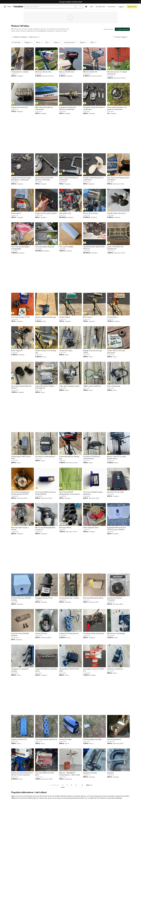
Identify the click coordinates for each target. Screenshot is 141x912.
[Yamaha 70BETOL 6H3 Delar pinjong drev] (118, 337)
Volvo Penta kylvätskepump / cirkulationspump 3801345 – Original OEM (20, 493)
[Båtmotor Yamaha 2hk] (94, 58)
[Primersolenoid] (22, 200)
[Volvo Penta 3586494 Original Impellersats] (94, 479)
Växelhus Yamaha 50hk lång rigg (45, 317)
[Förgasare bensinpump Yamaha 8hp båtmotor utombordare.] (22, 164)
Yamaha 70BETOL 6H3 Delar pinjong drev (116, 351)
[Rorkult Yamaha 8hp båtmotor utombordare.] (70, 164)
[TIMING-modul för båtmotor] (94, 373)
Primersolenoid (16, 213)
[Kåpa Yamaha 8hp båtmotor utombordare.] (46, 94)
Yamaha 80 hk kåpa (65, 739)
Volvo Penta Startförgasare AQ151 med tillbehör (118, 179)
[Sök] (75, 6)
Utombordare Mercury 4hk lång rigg (69, 457)
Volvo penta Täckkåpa (66, 247)
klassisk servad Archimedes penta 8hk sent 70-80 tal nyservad (22, 774)
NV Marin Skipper (64, 317)
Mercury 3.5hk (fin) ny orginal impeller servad (116, 457)
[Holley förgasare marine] (94, 514)
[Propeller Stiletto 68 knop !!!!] (118, 200)
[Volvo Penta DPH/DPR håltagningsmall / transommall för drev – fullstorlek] (70, 479)
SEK (91, 6)
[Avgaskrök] (118, 759)
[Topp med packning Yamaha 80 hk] (46, 726)
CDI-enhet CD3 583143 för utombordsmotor (91, 457)
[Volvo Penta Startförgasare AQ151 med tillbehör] (118, 164)
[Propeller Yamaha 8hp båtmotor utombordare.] (94, 164)
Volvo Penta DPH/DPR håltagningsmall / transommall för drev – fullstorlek (69, 493)
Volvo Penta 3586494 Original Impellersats (92, 493)
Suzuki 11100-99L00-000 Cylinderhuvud (115, 248)
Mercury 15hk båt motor (67, 72)
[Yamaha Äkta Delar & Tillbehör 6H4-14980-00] (46, 373)
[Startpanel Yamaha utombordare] (94, 620)
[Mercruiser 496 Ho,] (70, 514)
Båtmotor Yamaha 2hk (90, 72)
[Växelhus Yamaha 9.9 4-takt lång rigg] (46, 337)
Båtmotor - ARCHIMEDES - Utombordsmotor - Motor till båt (69, 774)
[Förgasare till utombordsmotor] (70, 620)
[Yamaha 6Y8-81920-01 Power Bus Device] (46, 656)
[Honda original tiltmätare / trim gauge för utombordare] (118, 94)
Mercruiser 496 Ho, (65, 527)
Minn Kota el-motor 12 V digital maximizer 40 (117, 73)
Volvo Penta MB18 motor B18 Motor (44, 774)
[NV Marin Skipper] (70, 304)
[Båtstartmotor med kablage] (118, 620)
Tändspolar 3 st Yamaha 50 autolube (20, 670)
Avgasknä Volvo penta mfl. (19, 107)
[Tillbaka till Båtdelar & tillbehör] (12, 37)
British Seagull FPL (17, 350)
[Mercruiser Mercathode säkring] (94, 585)
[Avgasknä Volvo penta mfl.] (22, 94)
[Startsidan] (18, 6)
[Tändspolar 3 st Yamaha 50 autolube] (22, 656)
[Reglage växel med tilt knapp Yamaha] (94, 337)
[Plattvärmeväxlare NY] (118, 726)
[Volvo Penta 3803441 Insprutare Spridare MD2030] (46, 479)
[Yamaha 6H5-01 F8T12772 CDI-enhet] (70, 656)
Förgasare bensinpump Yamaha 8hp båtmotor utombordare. (21, 179)
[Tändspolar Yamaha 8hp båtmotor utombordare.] (94, 94)
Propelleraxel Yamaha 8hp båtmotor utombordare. (67, 108)
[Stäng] (139, 2)
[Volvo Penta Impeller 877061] (22, 304)
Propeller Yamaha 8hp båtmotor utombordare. (93, 179)
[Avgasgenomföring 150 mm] (46, 585)
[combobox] (51, 6)
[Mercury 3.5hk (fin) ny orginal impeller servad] (118, 443)
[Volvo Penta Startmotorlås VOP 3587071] (22, 373)
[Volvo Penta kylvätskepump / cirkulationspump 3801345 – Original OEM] (22, 479)
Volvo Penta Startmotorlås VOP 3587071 (21, 387)
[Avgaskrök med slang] (94, 759)
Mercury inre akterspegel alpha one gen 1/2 (45, 528)
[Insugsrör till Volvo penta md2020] (46, 200)
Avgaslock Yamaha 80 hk (19, 739)
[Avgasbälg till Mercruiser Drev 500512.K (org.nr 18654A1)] (118, 514)
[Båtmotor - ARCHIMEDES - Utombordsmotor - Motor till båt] (70, 759)
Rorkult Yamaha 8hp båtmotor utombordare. (68, 179)
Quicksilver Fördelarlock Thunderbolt (114, 599)
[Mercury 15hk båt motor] (70, 58)
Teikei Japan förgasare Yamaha (69, 386)
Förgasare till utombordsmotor (69, 633)
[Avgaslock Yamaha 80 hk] (22, 726)
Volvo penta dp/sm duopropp (44, 247)
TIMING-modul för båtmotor (92, 386)
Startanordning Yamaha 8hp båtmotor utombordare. (44, 179)
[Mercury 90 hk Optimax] (94, 200)
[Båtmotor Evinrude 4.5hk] (46, 58)
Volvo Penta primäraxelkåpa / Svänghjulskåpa (20, 248)
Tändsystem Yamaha (65, 350)
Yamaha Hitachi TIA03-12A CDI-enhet (21, 457)
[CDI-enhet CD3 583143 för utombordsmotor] (94, 443)
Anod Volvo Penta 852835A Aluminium (20, 634)
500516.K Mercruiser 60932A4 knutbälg (21, 599)
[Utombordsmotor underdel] (22, 58)
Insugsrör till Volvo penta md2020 (46, 213)
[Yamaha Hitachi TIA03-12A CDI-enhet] (22, 443)
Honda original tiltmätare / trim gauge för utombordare (117, 108)
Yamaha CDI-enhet (41, 633)
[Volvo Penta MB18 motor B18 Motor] (46, 759)
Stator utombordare (113, 386)
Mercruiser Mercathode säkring (93, 598)
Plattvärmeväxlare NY (114, 739)
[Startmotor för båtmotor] (118, 656)
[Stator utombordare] (118, 373)
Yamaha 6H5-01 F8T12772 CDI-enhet (69, 670)
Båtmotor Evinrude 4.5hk (43, 72)
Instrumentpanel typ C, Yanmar (69, 598)
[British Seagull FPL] (22, 337)
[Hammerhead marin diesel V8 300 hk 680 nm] (94, 233)
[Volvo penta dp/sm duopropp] (46, 233)
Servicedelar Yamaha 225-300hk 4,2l (93, 670)
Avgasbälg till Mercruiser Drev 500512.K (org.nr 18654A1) (116, 528)
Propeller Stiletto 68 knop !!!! (116, 213)
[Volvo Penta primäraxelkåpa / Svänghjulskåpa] (22, 233)
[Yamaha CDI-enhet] (46, 620)
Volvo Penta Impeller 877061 (20, 317)
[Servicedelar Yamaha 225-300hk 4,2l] (94, 656)
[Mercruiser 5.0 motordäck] (118, 479)
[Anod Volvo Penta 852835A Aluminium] (22, 620)
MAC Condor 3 (87, 317)
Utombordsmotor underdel (19, 72)
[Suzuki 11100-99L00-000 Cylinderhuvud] (118, 233)
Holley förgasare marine (91, 527)
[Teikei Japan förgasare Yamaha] (70, 373)
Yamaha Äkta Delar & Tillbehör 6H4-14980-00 (44, 387)
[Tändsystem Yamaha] (70, 337)
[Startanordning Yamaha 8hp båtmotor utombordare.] (46, 164)
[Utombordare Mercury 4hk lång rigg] (70, 443)
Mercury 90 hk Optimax (90, 213)
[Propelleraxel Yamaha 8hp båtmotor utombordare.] (70, 94)
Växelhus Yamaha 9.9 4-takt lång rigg (45, 351)
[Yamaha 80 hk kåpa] (70, 726)
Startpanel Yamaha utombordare (93, 633)
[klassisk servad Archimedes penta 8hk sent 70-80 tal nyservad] (22, 759)
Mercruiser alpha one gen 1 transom (20, 528)
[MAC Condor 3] (94, 304)
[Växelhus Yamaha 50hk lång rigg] (46, 304)
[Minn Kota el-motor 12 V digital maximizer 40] (118, 58)
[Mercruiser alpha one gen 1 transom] (22, 514)
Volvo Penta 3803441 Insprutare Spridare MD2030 (45, 493)
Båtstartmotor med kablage (116, 633)
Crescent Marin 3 (112, 317)
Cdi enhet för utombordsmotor (45, 456)
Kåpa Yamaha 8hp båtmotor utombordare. (44, 108)
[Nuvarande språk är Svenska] (86, 6)
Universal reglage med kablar (92, 739)
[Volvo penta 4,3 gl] (70, 200)
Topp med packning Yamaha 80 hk (46, 739)
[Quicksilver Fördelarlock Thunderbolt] (118, 585)
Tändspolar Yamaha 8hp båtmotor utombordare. (94, 108)
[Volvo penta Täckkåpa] (70, 233)
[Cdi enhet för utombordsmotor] (46, 443)
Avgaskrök (110, 773)
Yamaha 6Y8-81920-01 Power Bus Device (46, 670)
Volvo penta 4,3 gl (65, 213)
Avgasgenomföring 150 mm (44, 598)
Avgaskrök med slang (90, 773)
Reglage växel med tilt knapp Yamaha (92, 351)
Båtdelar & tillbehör (21, 37)
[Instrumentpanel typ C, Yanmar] (70, 585)
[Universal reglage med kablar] (94, 726)
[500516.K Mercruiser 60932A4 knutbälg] (22, 585)
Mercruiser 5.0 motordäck (115, 492)
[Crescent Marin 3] (118, 304)
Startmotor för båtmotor (115, 669)
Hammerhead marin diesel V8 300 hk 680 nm (94, 248)
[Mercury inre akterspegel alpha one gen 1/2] (46, 514)
